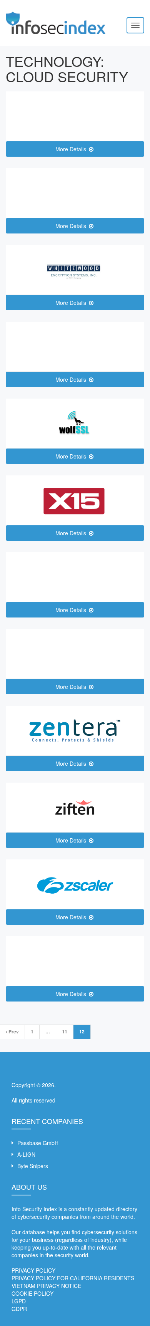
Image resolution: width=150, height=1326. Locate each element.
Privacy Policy (33, 1270)
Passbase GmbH (37, 1143)
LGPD (19, 1301)
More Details (71, 149)
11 (64, 1031)
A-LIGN (26, 1154)
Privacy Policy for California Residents (73, 1278)
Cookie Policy (32, 1293)
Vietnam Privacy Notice (46, 1286)
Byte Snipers (32, 1166)
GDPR (19, 1309)
